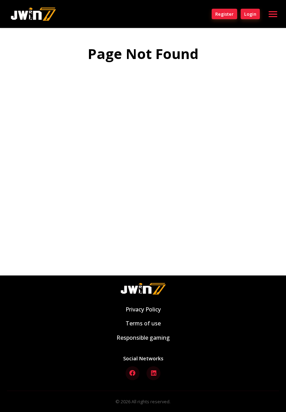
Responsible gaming (143, 337)
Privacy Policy (143, 309)
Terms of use (143, 323)
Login (250, 14)
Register (224, 14)
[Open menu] (273, 14)
